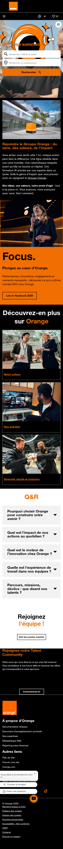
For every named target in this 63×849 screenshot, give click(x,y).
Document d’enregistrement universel (22, 731)
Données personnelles (12, 819)
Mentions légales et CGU (13, 806)
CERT (5, 828)
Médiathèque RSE (11, 740)
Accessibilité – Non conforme (15, 823)
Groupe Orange (37, 177)
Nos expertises (10, 736)
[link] (31, 692)
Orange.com (8, 766)
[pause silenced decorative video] (58, 24)
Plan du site (8, 757)
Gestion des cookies (11, 815)
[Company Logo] (13, 5)
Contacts (6, 832)
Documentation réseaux (15, 726)
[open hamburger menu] (4, 16)
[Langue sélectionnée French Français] (42, 16)
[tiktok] (45, 791)
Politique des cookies (12, 811)
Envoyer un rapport (11, 836)
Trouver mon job (10, 762)
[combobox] (31, 54)
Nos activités (12, 426)
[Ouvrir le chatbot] (34, 798)
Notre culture (12, 374)
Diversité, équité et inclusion (22, 479)
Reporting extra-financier (15, 745)
